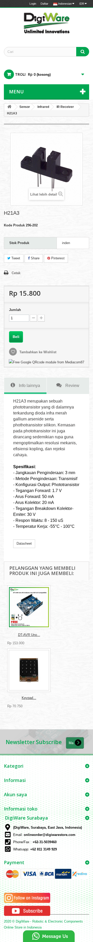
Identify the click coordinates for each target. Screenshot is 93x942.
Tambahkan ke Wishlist (37, 352)
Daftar (44, 3)
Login (32, 3)
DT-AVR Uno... (29, 635)
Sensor (24, 107)
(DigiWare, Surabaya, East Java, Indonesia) (47, 827)
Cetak (16, 273)
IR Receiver (65, 107)
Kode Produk (14, 225)
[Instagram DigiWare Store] (27, 898)
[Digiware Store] (46, 23)
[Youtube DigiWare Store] (27, 911)
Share (35, 258)
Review (72, 385)
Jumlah (15, 310)
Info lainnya (29, 385)
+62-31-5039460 (45, 842)
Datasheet (24, 543)
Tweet (15, 258)
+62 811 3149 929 (43, 849)
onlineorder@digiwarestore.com (49, 835)
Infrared (43, 107)
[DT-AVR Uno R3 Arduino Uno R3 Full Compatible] (29, 607)
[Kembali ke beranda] (9, 107)
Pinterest (57, 258)
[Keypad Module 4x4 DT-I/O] (29, 670)
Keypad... (29, 698)
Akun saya (15, 794)
